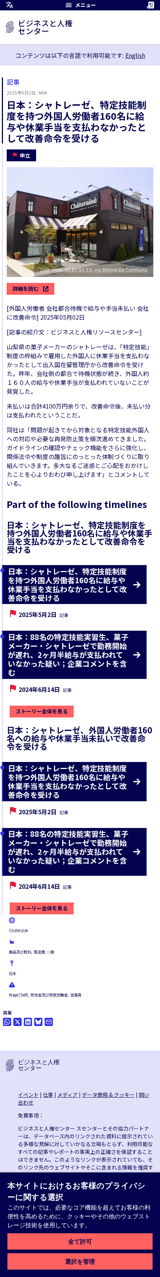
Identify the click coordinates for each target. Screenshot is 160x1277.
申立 (25, 155)
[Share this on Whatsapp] (7, 1022)
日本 (12, 973)
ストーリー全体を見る (42, 711)
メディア (67, 1094)
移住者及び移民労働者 (49, 994)
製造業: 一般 (44, 951)
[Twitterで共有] (17, 1022)
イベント (28, 1094)
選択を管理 (80, 1261)
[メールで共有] (49, 1022)
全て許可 (80, 1241)
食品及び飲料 (20, 951)
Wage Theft (18, 994)
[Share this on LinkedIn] (28, 1022)
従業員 (75, 994)
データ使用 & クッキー (108, 1094)
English (135, 55)
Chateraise (18, 930)
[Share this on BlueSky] (38, 1022)
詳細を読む (26, 288)
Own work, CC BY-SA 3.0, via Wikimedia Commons (93, 269)
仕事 (48, 1094)
